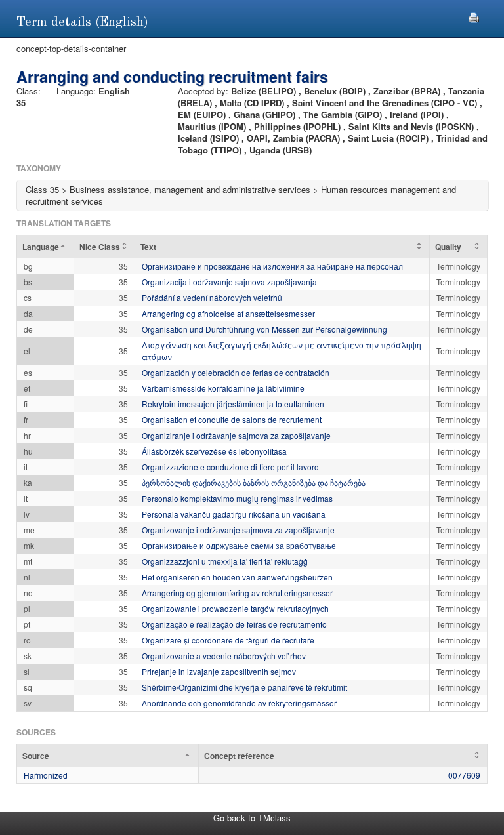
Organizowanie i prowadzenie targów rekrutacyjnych (235, 608)
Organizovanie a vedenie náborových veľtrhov (224, 655)
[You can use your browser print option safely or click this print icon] (474, 16)
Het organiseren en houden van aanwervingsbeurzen (237, 576)
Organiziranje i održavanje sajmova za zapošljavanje (236, 435)
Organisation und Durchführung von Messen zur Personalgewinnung (264, 329)
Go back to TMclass (252, 817)
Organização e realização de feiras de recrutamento (234, 624)
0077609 (464, 775)
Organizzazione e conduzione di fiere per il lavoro (230, 466)
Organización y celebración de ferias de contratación (235, 372)
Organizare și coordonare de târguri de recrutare (228, 639)
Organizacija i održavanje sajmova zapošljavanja (229, 281)
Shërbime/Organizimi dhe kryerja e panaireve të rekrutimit (244, 687)
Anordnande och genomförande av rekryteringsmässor (239, 702)
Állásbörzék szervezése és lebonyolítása (214, 451)
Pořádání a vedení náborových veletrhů (212, 297)
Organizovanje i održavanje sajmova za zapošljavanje (238, 529)
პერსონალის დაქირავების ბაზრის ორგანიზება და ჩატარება (254, 482)
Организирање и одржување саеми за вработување (239, 545)
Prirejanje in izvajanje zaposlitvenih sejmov (219, 671)
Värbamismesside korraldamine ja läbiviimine (223, 388)
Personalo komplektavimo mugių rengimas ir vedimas (237, 498)
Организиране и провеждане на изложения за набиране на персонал (272, 266)
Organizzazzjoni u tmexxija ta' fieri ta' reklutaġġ (225, 561)
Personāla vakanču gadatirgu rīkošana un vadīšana (234, 513)
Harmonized (46, 775)
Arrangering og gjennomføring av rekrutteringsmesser (237, 592)
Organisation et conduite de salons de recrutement (232, 419)
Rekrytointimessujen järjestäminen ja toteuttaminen (233, 403)
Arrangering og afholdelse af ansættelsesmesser (228, 313)
